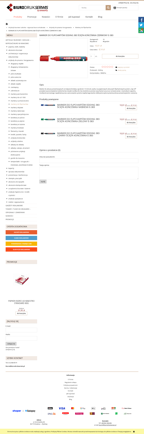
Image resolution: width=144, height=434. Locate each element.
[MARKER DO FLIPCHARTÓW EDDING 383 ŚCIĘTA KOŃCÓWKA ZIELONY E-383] (48, 119)
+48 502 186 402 (106, 423)
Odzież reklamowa (21, 232)
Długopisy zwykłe (17, 64)
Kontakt (70, 391)
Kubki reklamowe (21, 238)
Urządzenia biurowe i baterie (19, 188)
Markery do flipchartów (19, 104)
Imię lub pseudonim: (47, 157)
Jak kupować (70, 394)
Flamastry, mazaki (17, 131)
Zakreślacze (15, 91)
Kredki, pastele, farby (18, 134)
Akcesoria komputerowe (17, 185)
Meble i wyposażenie (16, 202)
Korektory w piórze (18, 118)
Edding (100, 70)
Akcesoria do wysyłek (16, 182)
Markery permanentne (19, 94)
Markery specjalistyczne (20, 114)
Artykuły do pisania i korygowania (21, 60)
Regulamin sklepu (70, 382)
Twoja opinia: (44, 165)
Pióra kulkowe (16, 74)
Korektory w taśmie (18, 124)
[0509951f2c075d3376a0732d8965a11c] (63, 58)
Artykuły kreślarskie (18, 138)
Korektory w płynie (17, 121)
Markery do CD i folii (18, 97)
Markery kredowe (17, 128)
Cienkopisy (15, 87)
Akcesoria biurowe (15, 50)
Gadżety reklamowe (14, 205)
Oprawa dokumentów (16, 172)
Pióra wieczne (16, 77)
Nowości (9, 216)
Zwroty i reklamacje (70, 388)
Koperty (11, 168)
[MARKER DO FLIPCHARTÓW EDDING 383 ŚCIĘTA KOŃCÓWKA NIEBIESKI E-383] (48, 105)
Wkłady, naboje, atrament (20, 148)
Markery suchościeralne (20, 101)
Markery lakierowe (18, 111)
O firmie (70, 379)
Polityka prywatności (71, 385)
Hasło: (8, 334)
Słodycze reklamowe (21, 249)
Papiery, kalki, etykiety (16, 47)
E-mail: (8, 326)
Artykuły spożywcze (15, 199)
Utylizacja (70, 397)
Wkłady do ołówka (17, 145)
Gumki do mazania (18, 158)
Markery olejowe (17, 107)
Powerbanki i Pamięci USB (21, 244)
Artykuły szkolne (17, 141)
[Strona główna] (27, 9)
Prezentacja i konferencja (18, 175)
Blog (70, 399)
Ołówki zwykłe (16, 84)
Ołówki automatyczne (18, 80)
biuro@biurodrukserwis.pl (107, 425)
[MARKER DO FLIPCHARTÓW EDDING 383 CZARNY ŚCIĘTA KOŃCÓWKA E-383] (48, 134)
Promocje (10, 219)
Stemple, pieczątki (15, 178)
